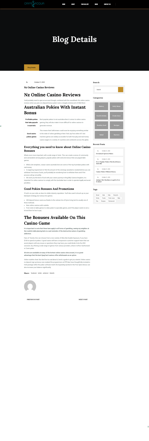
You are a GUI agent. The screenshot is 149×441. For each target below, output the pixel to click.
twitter (40, 273)
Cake (103, 195)
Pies (97, 201)
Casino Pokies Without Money (106, 172)
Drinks (97, 198)
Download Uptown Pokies (104, 153)
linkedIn (52, 273)
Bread (97, 195)
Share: (26, 273)
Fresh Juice (111, 198)
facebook (34, 273)
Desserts (115, 195)
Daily (109, 195)
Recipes (103, 201)
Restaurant (111, 201)
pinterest (45, 273)
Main (119, 198)
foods (104, 198)
